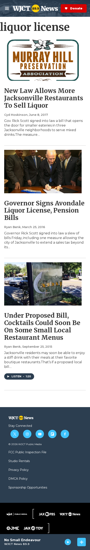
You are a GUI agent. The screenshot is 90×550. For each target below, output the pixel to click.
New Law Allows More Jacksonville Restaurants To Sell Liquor (43, 98)
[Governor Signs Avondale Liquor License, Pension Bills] (43, 171)
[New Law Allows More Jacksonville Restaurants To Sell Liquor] (43, 59)
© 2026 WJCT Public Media (25, 444)
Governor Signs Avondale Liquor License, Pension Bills (44, 210)
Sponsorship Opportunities (27, 487)
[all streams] (81, 542)
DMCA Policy (18, 479)
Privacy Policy (18, 470)
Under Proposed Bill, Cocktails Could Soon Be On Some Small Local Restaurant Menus (42, 326)
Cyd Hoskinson (16, 115)
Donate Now (60, 8)
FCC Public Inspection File (27, 452)
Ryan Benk (12, 227)
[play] (68, 542)
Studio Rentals (19, 461)
